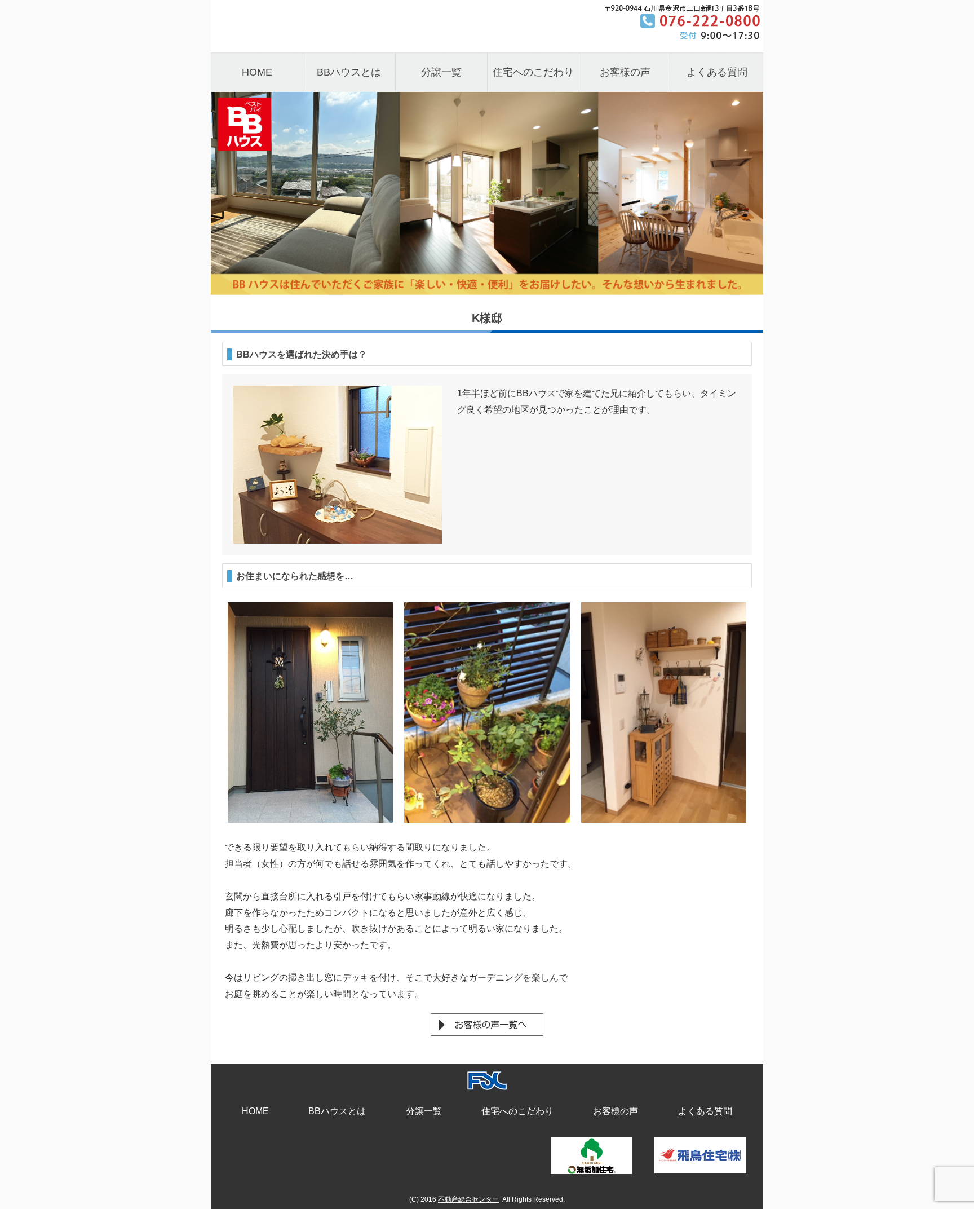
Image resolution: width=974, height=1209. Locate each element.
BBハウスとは (349, 72)
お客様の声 (625, 72)
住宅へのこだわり (533, 72)
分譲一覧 (441, 72)
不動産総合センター (468, 1199)
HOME (257, 72)
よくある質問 (717, 72)
